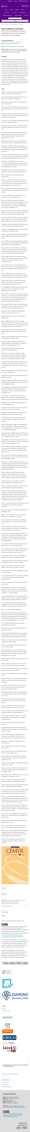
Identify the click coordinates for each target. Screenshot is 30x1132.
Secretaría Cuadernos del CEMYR (15, 1105)
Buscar (15, 20)
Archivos (17, 9)
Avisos (22, 9)
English (3, 1008)
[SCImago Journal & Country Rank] (10, 1074)
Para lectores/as (5, 1082)
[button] (5, 963)
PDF (4, 888)
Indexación (14, 12)
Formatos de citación (6, 905)
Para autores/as (5, 1084)
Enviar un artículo (7, 1017)
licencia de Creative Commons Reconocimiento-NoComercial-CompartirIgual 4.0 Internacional (13, 1115)
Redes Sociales (18, 15)
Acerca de (6, 12)
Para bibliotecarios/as (6, 1086)
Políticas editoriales (7, 15)
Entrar (16, 1)
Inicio (6, 9)
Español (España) (6, 1010)
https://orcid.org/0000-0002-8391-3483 (11, 43)
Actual (11, 9)
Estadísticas (22, 12)
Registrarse (10, 1)
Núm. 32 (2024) (14, 24)
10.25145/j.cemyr (9, 973)
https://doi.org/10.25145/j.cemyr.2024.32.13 (14, 46)
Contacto (26, 15)
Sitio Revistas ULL (24, 1)
